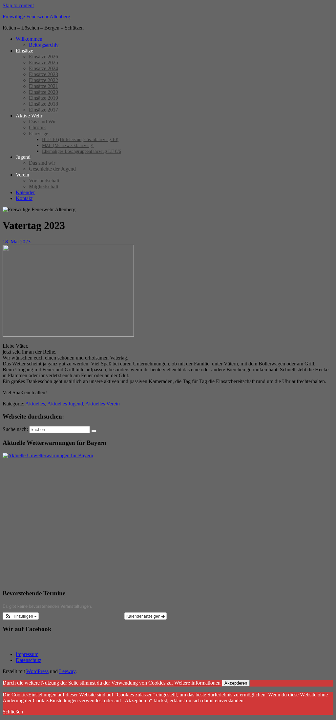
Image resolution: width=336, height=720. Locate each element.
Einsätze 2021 (43, 86)
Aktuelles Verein (102, 403)
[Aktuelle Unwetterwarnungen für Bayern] (48, 455)
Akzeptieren (235, 683)
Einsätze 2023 (43, 74)
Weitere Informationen (197, 683)
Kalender (25, 192)
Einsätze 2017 (43, 110)
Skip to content (18, 5)
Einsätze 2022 (43, 80)
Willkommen (29, 39)
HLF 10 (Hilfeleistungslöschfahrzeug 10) (80, 139)
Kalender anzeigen (143, 616)
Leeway (67, 671)
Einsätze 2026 (43, 56)
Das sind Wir (42, 121)
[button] (20, 616)
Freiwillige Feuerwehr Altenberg (36, 16)
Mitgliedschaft (43, 186)
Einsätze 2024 (43, 68)
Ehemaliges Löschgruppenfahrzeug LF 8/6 (81, 151)
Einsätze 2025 (43, 62)
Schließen (13, 711)
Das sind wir (42, 163)
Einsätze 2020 (43, 92)
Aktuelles (35, 403)
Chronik (37, 127)
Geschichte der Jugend (52, 169)
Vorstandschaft (44, 180)
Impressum (27, 654)
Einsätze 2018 (43, 104)
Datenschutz (28, 660)
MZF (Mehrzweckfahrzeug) (68, 145)
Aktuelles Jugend (65, 403)
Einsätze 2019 (43, 98)
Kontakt (24, 198)
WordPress (37, 671)
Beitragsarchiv (44, 45)
